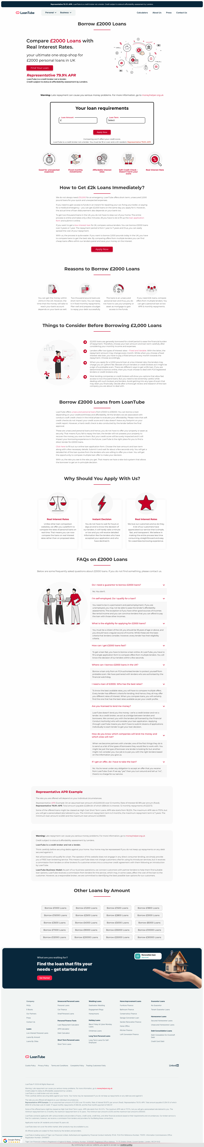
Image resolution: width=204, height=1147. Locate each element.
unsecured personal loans (84, 412)
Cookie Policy (30, 1066)
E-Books (29, 1009)
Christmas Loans (95, 1031)
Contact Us (181, 12)
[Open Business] (70, 12)
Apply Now (102, 249)
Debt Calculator (64, 1033)
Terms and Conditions (59, 1066)
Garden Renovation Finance (130, 1022)
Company (30, 1001)
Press (169, 12)
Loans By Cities (32, 1041)
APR (53, 803)
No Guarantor (156, 1005)
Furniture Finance (126, 1005)
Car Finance (62, 1009)
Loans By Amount (33, 1037)
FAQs (28, 1005)
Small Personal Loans (66, 1014)
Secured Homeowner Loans (161, 1021)
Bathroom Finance (127, 1009)
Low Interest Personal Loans (37, 1033)
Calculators (142, 12)
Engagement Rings (96, 1009)
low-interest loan (83, 225)
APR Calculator (63, 1029)
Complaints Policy (77, 1066)
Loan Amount (67, 117)
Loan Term (114, 117)
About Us (157, 12)
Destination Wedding (97, 1005)
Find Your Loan (40, 68)
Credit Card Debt (157, 1041)
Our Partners (31, 1014)
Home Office (125, 1026)
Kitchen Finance (126, 1030)
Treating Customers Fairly (96, 1066)
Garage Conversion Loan (129, 1018)
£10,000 (82, 197)
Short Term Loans (64, 1044)
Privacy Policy (43, 1066)
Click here (60, 446)
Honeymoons (94, 1014)
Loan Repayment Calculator (68, 1025)
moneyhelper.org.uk (153, 95)
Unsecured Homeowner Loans (162, 1025)
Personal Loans (63, 1005)
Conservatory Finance (128, 1014)
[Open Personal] (55, 12)
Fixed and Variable (137, 350)
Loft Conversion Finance (129, 1034)
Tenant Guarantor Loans (160, 1009)
